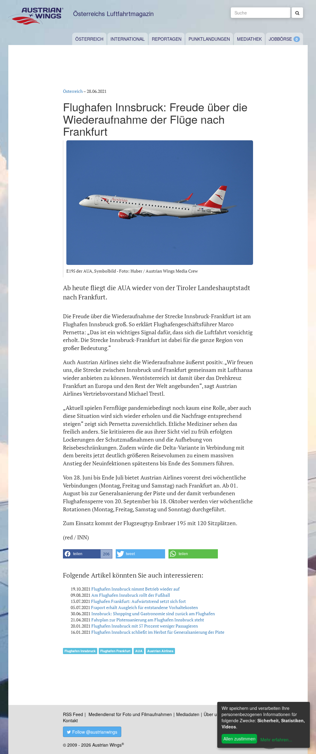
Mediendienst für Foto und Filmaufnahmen (130, 714)
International (127, 39)
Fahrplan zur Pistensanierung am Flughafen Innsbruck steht (147, 620)
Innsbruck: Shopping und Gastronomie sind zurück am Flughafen (153, 613)
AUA (139, 651)
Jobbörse (280, 39)
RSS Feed (73, 714)
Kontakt (70, 720)
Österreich (89, 39)
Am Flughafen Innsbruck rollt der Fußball (130, 595)
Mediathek (249, 39)
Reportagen (166, 39)
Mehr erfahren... (276, 739)
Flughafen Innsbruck (80, 651)
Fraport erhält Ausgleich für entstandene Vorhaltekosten (144, 607)
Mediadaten (187, 714)
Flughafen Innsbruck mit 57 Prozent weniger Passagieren (144, 626)
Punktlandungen (209, 39)
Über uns (213, 714)
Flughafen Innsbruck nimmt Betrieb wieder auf (135, 589)
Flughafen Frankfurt (115, 651)
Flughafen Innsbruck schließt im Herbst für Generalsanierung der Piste (157, 632)
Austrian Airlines (160, 651)
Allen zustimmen (239, 738)
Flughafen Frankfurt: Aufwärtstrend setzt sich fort (138, 601)
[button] (87, 553)
